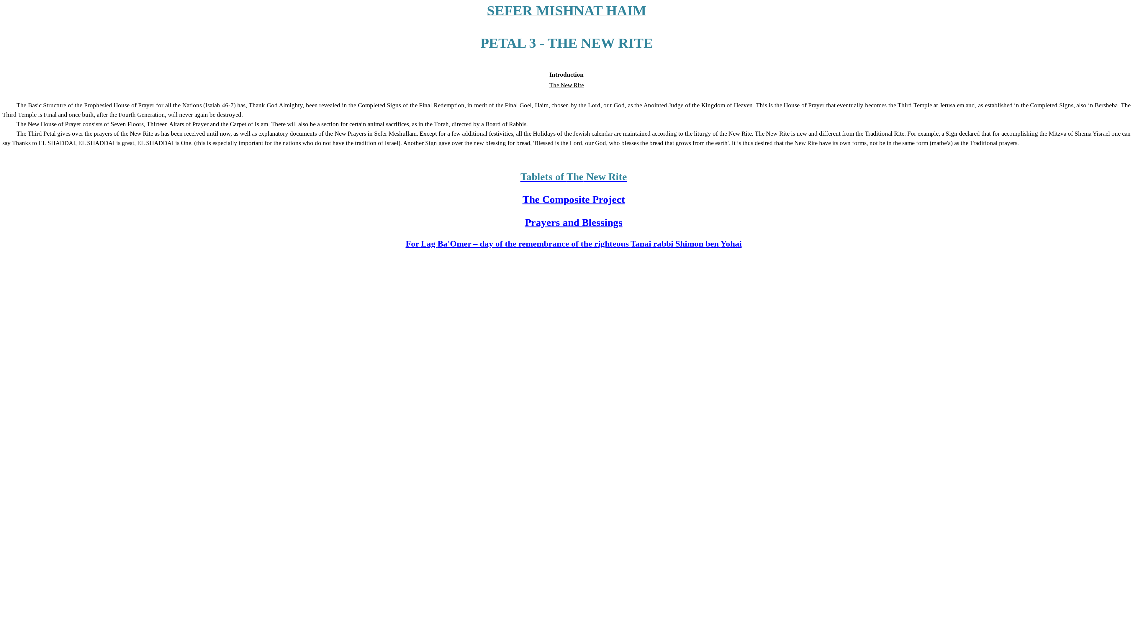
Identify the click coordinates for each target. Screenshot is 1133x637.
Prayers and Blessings (574, 222)
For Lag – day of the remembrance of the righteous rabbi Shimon (574, 243)
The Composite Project (574, 199)
